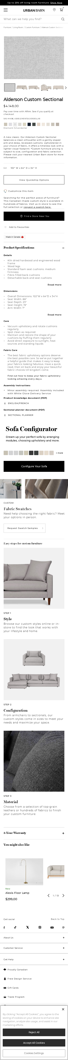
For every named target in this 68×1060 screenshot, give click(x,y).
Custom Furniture (32, 27)
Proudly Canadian (18, 969)
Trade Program (16, 997)
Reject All (34, 1032)
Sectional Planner (20, 415)
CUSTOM (9, 503)
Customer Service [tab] (13, 948)
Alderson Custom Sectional (33, 99)
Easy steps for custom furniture (23, 543)
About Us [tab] (8, 937)
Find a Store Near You (36, 216)
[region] (34, 1032)
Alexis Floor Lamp (17, 893)
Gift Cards (13, 988)
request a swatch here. (37, 207)
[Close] (63, 1009)
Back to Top (57, 919)
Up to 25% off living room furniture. (34, 2)
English (13, 403)
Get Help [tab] (8, 959)
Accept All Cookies (34, 1042)
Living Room (18, 27)
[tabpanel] (24, 879)
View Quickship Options (34, 179)
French (24, 403)
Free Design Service (20, 978)
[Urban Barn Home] (34, 10)
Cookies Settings (34, 1053)
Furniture (7, 27)
